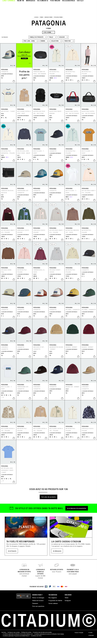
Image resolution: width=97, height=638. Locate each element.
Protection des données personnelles (42, 632)
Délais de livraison (38, 600)
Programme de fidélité (55, 600)
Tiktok (66, 597)
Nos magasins (52, 597)
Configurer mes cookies (14, 632)
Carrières (3, 632)
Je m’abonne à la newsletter (76, 508)
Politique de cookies (26, 632)
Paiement (35, 603)
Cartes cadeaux (53, 603)
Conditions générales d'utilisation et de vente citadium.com (18, 634)
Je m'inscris (12, 551)
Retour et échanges (38, 597)
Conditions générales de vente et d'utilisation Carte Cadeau (49, 634)
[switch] (28, 596)
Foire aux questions (38, 606)
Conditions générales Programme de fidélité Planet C (16, 635)
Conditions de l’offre (36, 635)
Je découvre (57, 551)
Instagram (68, 600)
